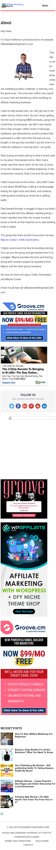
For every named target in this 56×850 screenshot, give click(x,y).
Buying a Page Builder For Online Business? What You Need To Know (34, 751)
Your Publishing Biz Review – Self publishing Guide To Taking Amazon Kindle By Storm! (34, 768)
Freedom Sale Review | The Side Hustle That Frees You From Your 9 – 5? (34, 799)
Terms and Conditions (18, 840)
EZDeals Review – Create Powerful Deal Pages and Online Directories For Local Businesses (35, 783)
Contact (28, 844)
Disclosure (42, 840)
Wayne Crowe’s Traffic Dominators (20, 239)
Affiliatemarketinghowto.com (31, 827)
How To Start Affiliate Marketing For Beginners (34, 735)
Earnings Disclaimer (26, 836)
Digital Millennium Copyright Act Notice (26, 832)
